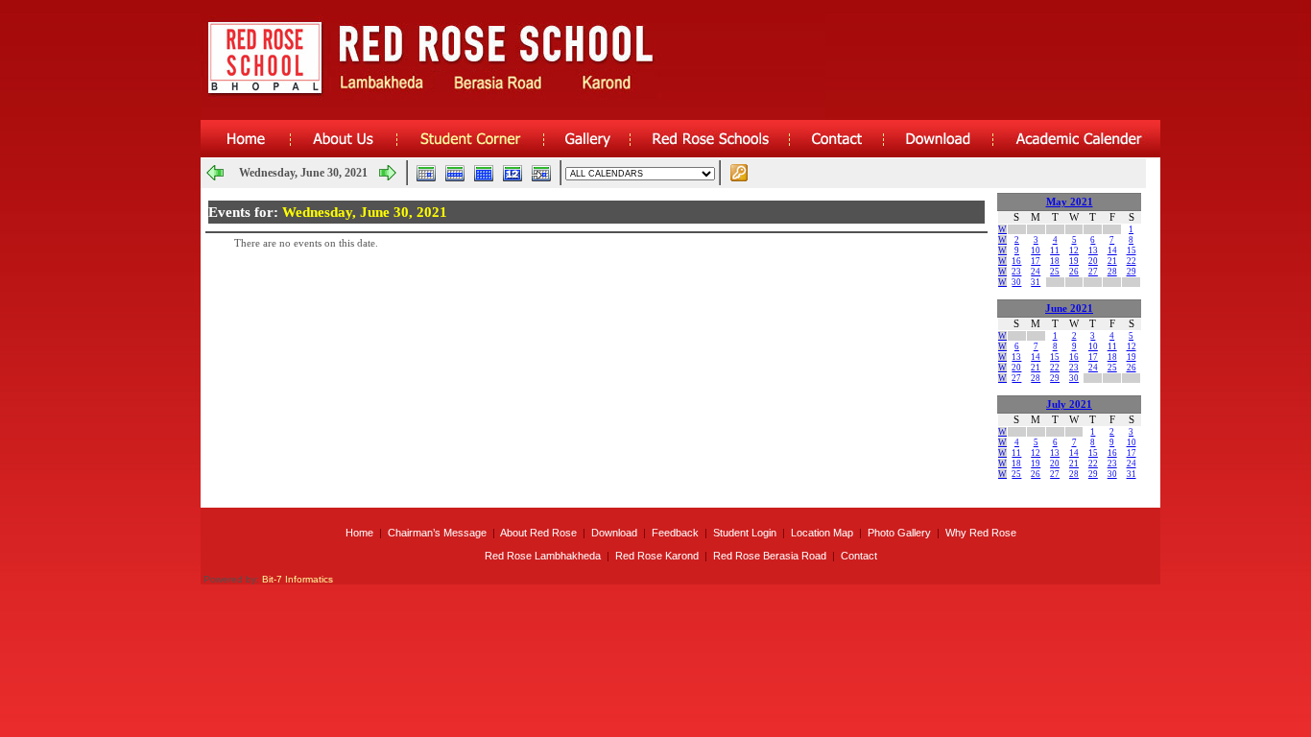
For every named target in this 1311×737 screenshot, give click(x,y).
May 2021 (1069, 202)
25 (1055, 271)
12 (1074, 250)
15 (1131, 250)
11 (1055, 250)
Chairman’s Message (437, 532)
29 (1131, 271)
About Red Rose (538, 532)
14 (1112, 250)
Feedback (675, 532)
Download (614, 532)
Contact (859, 555)
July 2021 (1069, 404)
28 (1112, 271)
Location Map (822, 532)
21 (1112, 261)
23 (1016, 271)
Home (359, 532)
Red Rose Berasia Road (769, 555)
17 (1035, 261)
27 (1093, 271)
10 (1035, 250)
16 (1016, 261)
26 (1074, 271)
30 (1016, 282)
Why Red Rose (980, 532)
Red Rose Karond (657, 555)
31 (1035, 282)
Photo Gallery (899, 532)
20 (1093, 261)
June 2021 (1069, 308)
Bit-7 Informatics (297, 579)
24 (1035, 271)
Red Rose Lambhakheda (543, 555)
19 (1074, 261)
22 (1131, 261)
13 (1093, 250)
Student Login (744, 532)
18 (1055, 261)
